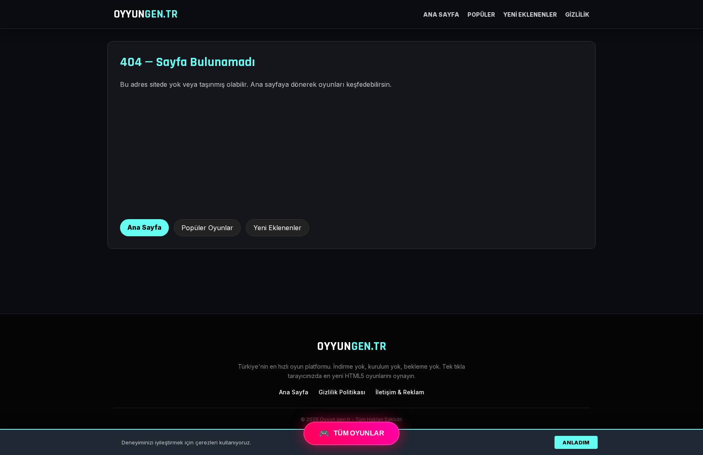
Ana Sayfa (144, 227)
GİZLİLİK (577, 14)
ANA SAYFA (441, 14)
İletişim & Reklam (400, 392)
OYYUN (146, 14)
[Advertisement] (351, 154)
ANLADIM (576, 442)
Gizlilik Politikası (342, 392)
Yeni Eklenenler (277, 228)
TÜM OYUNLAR (351, 433)
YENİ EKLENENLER (530, 14)
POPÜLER (481, 14)
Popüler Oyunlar (207, 228)
